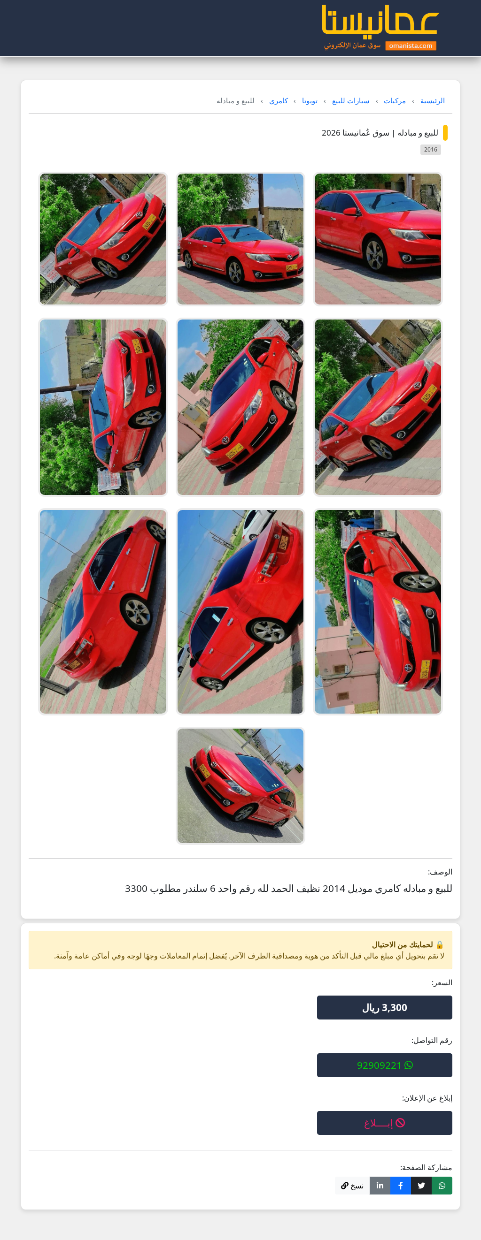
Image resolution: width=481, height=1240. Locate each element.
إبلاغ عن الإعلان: (427, 1098)
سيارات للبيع (351, 100)
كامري (278, 100)
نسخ (356, 1185)
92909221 (380, 1065)
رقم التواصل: (431, 1040)
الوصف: (440, 872)
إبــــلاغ (380, 1122)
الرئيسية (432, 100)
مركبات (395, 100)
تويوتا (310, 100)
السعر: (442, 982)
